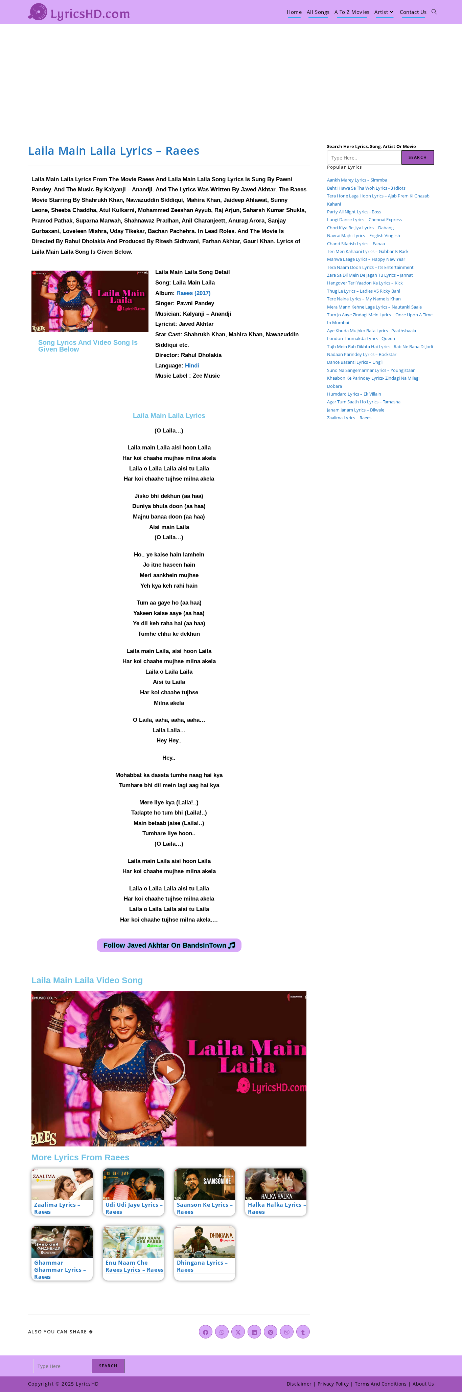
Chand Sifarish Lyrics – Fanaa (356, 243)
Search (418, 157)
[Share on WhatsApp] (222, 1331)
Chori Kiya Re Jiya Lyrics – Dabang (360, 228)
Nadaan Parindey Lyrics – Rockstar (361, 354)
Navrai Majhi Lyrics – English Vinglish (363, 235)
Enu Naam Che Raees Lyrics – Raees (135, 1266)
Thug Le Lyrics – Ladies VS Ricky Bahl (363, 291)
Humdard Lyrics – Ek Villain (354, 394)
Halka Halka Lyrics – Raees (277, 1208)
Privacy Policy (333, 1383)
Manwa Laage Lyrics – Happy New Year (366, 259)
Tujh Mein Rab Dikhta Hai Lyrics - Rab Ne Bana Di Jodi (380, 346)
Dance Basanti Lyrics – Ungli (355, 362)
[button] (169, 1069)
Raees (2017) (194, 293)
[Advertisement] (231, 74)
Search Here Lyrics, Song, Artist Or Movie (371, 146)
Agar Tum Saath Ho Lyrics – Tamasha (363, 402)
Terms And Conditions (381, 1383)
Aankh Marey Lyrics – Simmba (357, 180)
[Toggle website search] (434, 12)
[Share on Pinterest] (270, 1331)
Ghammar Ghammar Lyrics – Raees (60, 1270)
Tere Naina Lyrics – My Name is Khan (364, 299)
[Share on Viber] (287, 1331)
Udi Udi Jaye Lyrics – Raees (134, 1208)
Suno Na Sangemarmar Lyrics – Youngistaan (371, 370)
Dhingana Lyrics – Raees (202, 1266)
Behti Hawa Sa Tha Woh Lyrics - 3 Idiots (366, 188)
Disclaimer (299, 1383)
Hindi (192, 365)
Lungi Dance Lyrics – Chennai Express (364, 219)
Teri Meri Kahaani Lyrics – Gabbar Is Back (368, 251)
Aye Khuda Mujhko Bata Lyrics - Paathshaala (371, 331)
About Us (423, 1383)
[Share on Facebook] (205, 1331)
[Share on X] (238, 1331)
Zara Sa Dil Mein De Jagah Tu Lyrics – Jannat (370, 275)
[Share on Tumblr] (303, 1331)
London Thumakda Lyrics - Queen (361, 338)
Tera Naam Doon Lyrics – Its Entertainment (370, 267)
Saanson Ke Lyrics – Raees (205, 1208)
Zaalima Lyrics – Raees (57, 1208)
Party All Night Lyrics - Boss (354, 212)
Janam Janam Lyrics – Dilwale (355, 410)
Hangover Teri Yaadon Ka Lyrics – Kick (365, 283)
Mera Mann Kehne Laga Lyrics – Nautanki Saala (374, 307)
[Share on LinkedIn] (254, 1331)
